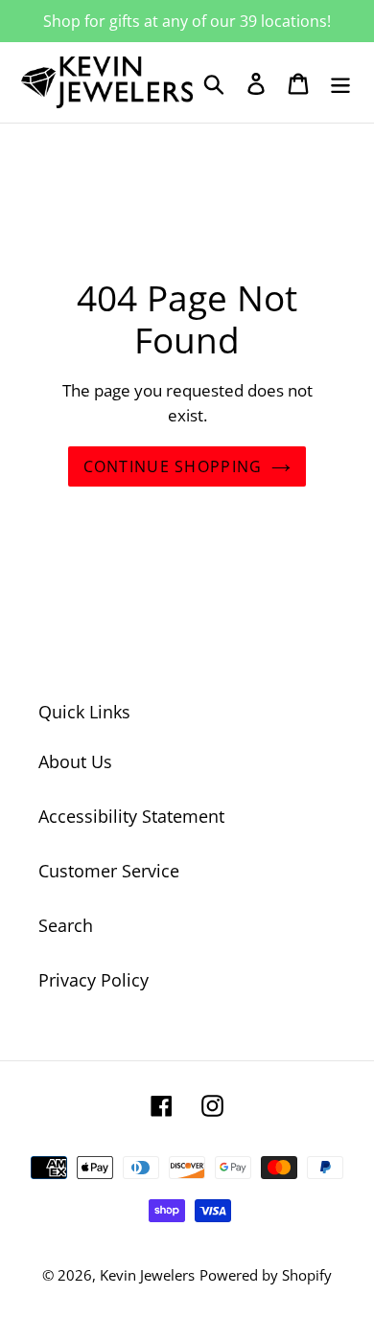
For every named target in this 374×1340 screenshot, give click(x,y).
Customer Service (108, 870)
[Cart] (298, 82)
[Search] (214, 82)
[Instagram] (212, 1105)
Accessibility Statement (131, 816)
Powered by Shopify (265, 1274)
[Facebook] (162, 1105)
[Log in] (256, 82)
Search (65, 925)
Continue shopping (173, 466)
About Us (75, 761)
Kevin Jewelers (147, 1274)
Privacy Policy (93, 979)
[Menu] (340, 82)
